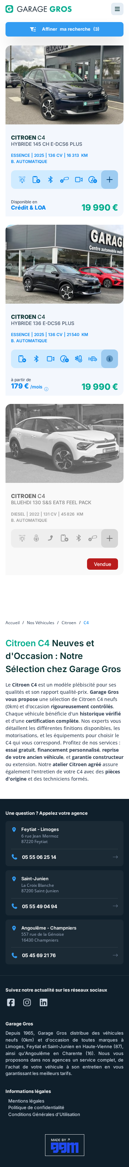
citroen (69, 623)
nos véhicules (40, 623)
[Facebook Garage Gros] (11, 1002)
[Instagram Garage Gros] (27, 1002)
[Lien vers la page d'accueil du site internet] (39, 9)
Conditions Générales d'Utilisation (44, 1114)
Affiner (70, 29)
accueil (13, 623)
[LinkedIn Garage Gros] (43, 1002)
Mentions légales (26, 1101)
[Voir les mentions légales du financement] (46, 389)
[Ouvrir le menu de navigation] (117, 9)
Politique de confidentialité (36, 1107)
